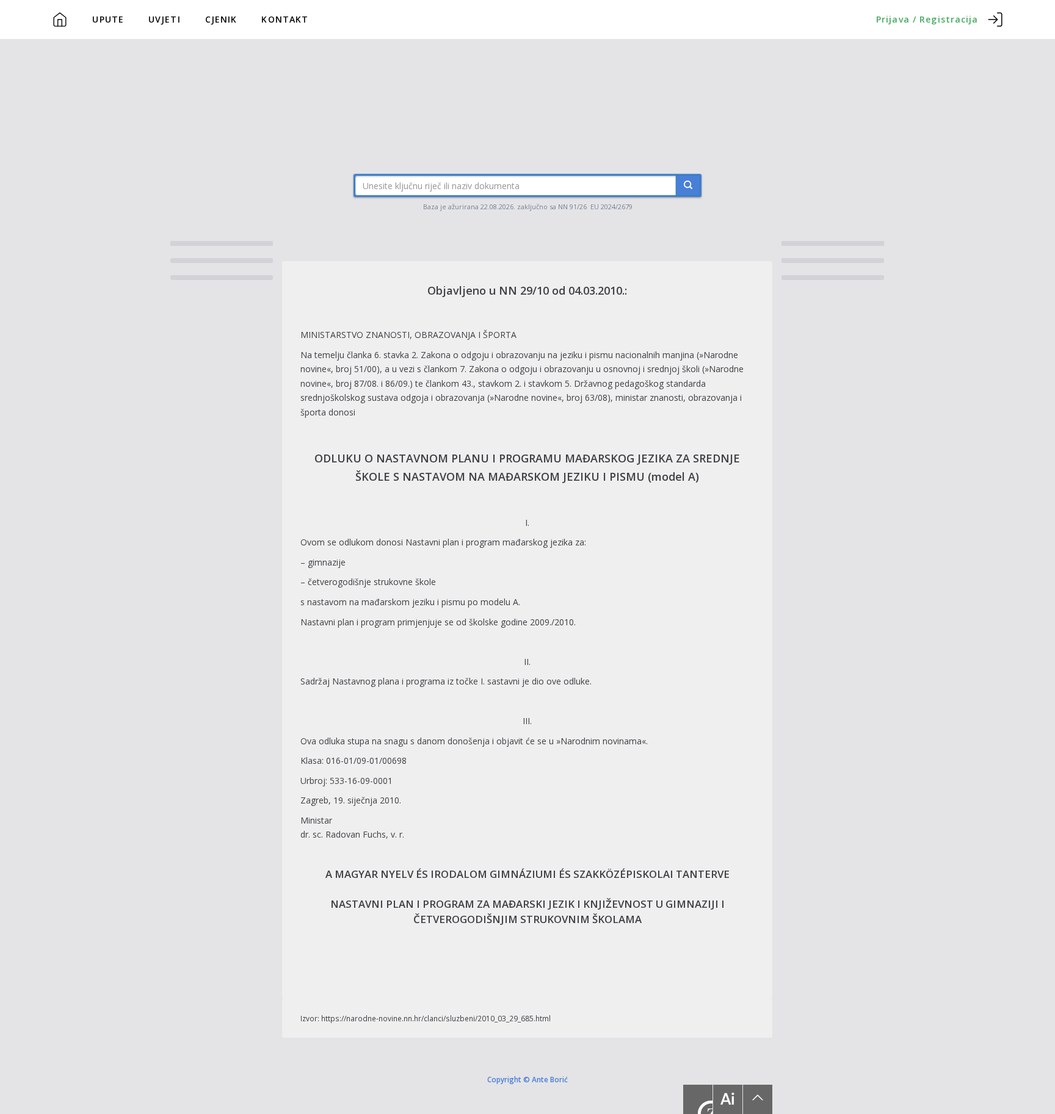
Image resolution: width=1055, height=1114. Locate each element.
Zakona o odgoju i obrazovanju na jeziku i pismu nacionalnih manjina (557, 355)
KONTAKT (284, 19)
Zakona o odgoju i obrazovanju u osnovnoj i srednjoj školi (584, 369)
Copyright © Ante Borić (527, 1078)
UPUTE (108, 19)
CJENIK (221, 19)
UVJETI (164, 19)
